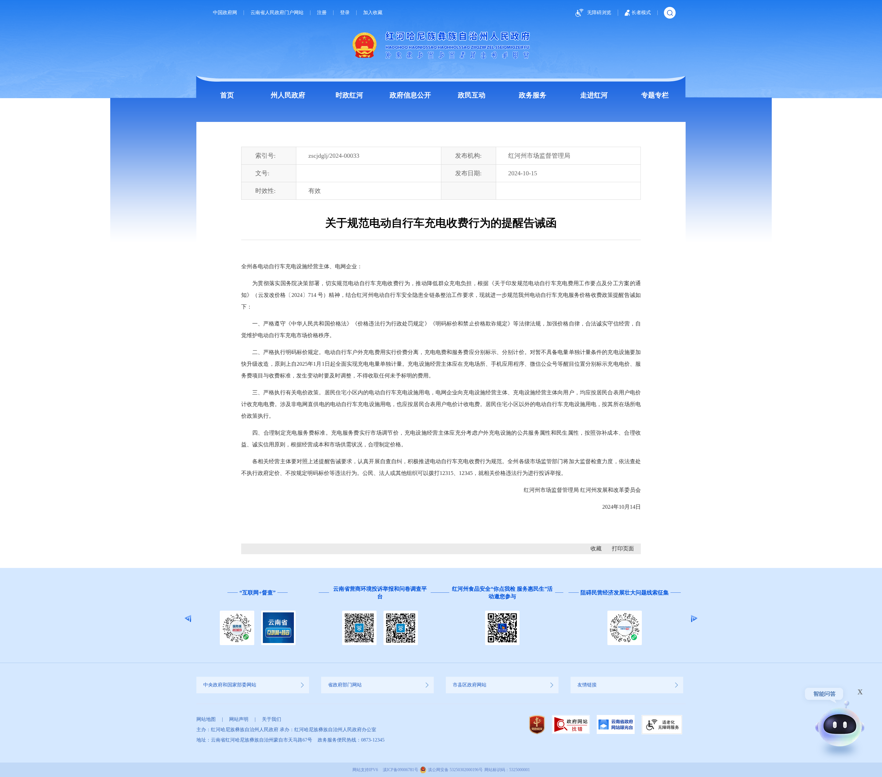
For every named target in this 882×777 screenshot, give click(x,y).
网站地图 (206, 719)
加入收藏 (372, 12)
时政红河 (349, 95)
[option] (257, 618)
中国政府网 (225, 12)
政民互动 (471, 95)
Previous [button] (188, 618)
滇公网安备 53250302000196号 (455, 769)
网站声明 (238, 719)
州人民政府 (288, 95)
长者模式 (641, 12)
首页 (227, 95)
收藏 (596, 548)
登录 (345, 12)
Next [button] (694, 618)
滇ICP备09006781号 (400, 769)
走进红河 (594, 95)
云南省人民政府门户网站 (277, 12)
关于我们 (271, 719)
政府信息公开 (410, 95)
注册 (322, 12)
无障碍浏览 (599, 12)
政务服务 (532, 95)
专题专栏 (655, 95)
